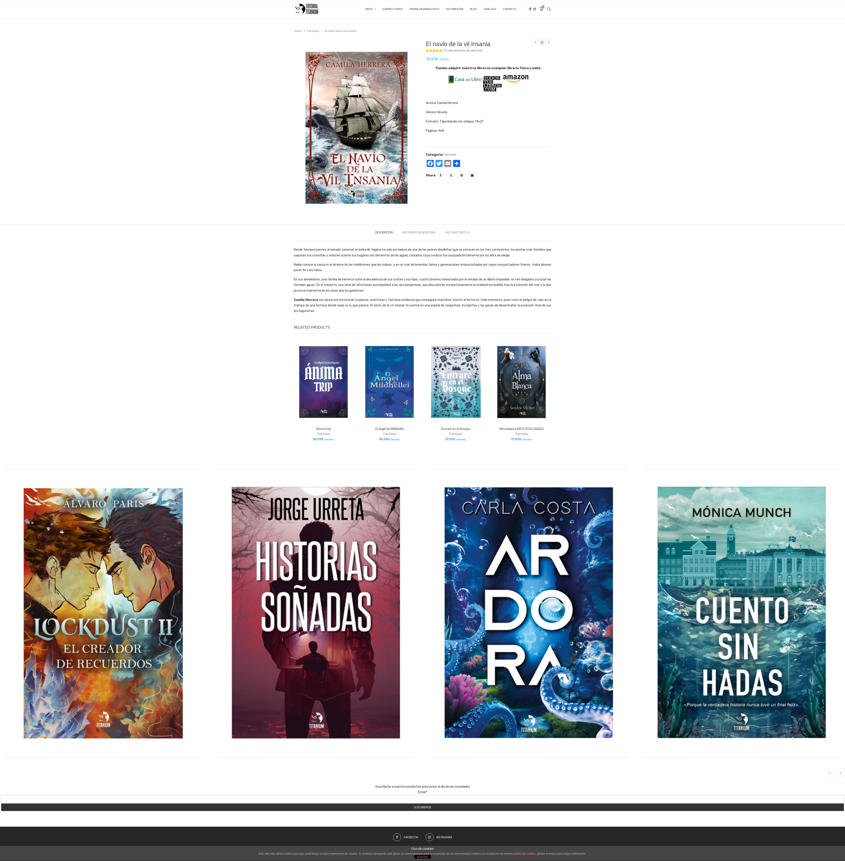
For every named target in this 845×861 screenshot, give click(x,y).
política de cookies (524, 853)
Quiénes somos (392, 9)
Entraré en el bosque (455, 428)
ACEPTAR (422, 857)
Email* (422, 792)
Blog (473, 9)
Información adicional (419, 232)
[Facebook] (530, 9)
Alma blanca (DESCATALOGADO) (521, 428)
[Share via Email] (472, 175)
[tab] (384, 232)
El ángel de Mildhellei (389, 428)
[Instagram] (534, 9)
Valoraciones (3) (457, 232)
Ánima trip (323, 428)
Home (298, 31)
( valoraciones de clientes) (462, 50)
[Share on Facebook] (441, 175)
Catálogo (489, 9)
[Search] (549, 9)
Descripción (384, 232)
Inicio (369, 9)
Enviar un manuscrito (424, 9)
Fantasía (313, 31)
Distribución (454, 9)
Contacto (509, 9)
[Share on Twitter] (451, 175)
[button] (829, 772)
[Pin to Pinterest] (462, 175)
